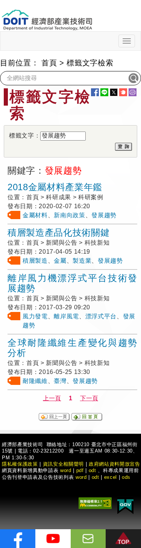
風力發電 (35, 316)
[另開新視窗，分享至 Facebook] (95, 92)
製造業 (82, 260)
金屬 (60, 260)
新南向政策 (69, 215)
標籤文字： (24, 135)
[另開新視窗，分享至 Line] (104, 92)
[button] (123, 538)
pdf (80, 470)
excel (110, 477)
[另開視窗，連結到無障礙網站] (95, 503)
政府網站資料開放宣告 (114, 464)
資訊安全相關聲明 (63, 464)
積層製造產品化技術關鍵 (58, 232)
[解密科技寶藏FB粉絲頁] (17, 538)
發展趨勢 (104, 215)
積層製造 (35, 260)
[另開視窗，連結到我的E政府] (125, 505)
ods (126, 477)
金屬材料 (35, 215)
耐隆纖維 (35, 381)
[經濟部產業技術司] (47, 15)
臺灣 (60, 381)
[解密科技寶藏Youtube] (53, 538)
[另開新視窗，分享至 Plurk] (123, 92)
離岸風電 (66, 316)
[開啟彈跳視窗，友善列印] (132, 92)
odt (92, 470)
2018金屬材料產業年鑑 (55, 187)
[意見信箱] (88, 538)
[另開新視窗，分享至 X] (113, 92)
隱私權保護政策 (20, 464)
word (81, 477)
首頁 (49, 63)
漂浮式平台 (101, 316)
